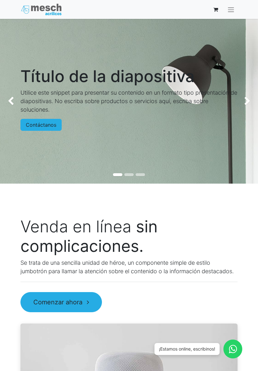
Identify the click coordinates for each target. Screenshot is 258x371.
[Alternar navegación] (231, 9)
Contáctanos (41, 125)
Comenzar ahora (58, 302)
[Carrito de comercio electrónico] (215, 9)
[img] (10, 101)
